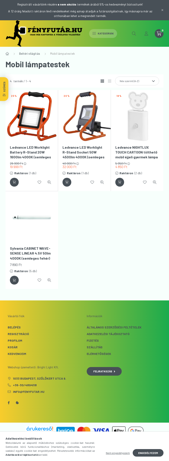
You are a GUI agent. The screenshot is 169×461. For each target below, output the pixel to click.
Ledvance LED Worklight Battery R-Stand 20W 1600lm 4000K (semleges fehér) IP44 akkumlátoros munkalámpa (31, 157)
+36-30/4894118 (25, 385)
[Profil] (146, 33)
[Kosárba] (14, 182)
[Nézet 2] (109, 81)
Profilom (15, 340)
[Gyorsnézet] (49, 182)
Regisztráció (18, 334)
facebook (8, 402)
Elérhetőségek (99, 354)
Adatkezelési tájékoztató (108, 334)
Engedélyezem (148, 452)
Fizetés (93, 340)
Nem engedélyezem (118, 452)
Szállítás (95, 347)
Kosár (13, 347)
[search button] (134, 33)
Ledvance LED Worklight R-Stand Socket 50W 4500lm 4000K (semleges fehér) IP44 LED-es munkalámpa (83, 157)
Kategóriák (105, 33)
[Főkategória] (7, 53)
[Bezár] (162, 10)
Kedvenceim (17, 354)
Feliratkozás (102, 371)
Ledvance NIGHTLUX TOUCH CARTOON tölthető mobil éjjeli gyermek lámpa (136, 152)
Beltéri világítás (29, 53)
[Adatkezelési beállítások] (17, 402)
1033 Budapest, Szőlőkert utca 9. (39, 378)
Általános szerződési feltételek (114, 327)
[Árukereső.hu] (40, 429)
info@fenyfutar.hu (28, 392)
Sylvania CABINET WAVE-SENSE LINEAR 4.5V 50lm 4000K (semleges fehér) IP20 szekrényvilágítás (30, 255)
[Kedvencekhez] (39, 182)
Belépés (14, 327)
